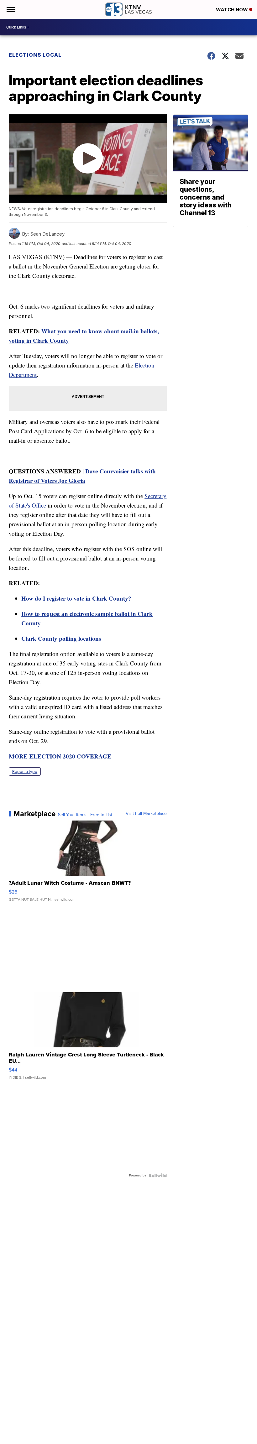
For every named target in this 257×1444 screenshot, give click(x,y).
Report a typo (24, 771)
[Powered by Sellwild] (158, 1175)
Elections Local (35, 55)
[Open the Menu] (10, 9)
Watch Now (232, 10)
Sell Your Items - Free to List (85, 815)
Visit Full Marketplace (146, 813)
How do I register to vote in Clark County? (76, 598)
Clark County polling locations (61, 638)
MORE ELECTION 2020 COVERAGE (60, 756)
